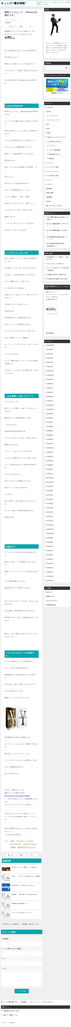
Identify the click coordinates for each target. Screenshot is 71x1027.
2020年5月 (50, 388)
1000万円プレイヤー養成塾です (11, 924)
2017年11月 (50, 482)
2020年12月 (50, 371)
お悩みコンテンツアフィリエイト (56, 137)
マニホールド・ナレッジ (29, 844)
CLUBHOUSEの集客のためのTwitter (57, 279)
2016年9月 (50, 538)
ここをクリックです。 (13, 834)
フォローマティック (16, 844)
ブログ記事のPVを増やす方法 (55, 237)
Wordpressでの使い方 (55, 141)
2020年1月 (50, 401)
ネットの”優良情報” (13, 3)
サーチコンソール (54, 120)
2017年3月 (50, 512)
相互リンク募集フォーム (11, 1015)
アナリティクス (53, 115)
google (49, 111)
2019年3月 (50, 439)
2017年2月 (50, 516)
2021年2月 (50, 362)
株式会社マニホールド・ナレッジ (26, 847)
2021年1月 (50, 366)
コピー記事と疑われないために (56, 217)
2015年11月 (50, 580)
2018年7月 (50, 456)
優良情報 (7, 22)
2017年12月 (50, 478)
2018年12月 (50, 448)
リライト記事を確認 (54, 150)
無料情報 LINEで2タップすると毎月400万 (32, 924)
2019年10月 (50, 409)
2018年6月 (50, 460)
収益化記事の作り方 (54, 154)
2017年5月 (50, 503)
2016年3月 (50, 563)
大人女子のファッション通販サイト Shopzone (25, 867)
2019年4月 (50, 435)
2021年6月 (50, 353)
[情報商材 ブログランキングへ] (10, 37)
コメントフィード (52, 600)
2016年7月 (50, 546)
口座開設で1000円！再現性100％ (56, 274)
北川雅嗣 (13, 847)
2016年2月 (50, 567)
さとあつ (64, 230)
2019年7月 (50, 422)
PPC (48, 124)
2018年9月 (50, 452)
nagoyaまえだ (51, 245)
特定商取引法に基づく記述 (11, 1011)
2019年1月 (50, 443)
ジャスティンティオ (52, 171)
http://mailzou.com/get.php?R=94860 (17, 796)
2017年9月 (50, 486)
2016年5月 (50, 555)
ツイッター (30, 841)
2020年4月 (50, 392)
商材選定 (51, 158)
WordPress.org (51, 604)
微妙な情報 (50, 193)
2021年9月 (50, 349)
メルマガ (49, 184)
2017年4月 (50, 508)
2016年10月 (50, 533)
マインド (49, 180)
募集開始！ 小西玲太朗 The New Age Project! (24, 894)
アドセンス (50, 163)
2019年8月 (50, 418)
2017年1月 (50, 520)
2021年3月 (50, 358)
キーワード (52, 145)
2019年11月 (50, 405)
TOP (10, 1002)
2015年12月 (50, 576)
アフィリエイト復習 (52, 167)
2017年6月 (50, 499)
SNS (48, 128)
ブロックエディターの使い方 (55, 263)
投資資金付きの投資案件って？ (20, 903)
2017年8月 (50, 490)
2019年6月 (50, 426)
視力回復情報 (50, 333)
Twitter (12, 841)
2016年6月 (50, 550)
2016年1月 (50, 572)
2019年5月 (50, 431)
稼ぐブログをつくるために (54, 205)
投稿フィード (51, 596)
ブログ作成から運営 (52, 175)
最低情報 (49, 197)
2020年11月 (50, 375)
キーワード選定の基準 (53, 223)
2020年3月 (50, 396)
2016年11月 (50, 529)
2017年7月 (50, 495)
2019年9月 (50, 413)
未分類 (49, 201)
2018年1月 (50, 473)
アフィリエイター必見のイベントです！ (22, 912)
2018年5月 (50, 465)
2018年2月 (50, 469)
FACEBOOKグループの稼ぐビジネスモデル (23, 885)
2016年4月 (50, 559)
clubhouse (50, 107)
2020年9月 (50, 379)
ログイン (49, 592)
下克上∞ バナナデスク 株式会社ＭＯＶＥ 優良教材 (26, 876)
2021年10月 (50, 345)
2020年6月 (50, 383)
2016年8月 (50, 542)
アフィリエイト (21, 841)
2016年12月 (50, 525)
